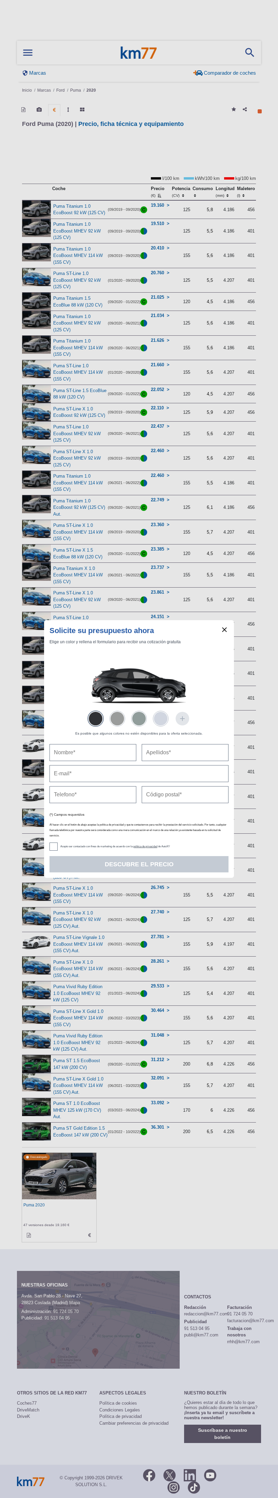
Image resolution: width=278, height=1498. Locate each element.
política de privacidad (145, 846)
